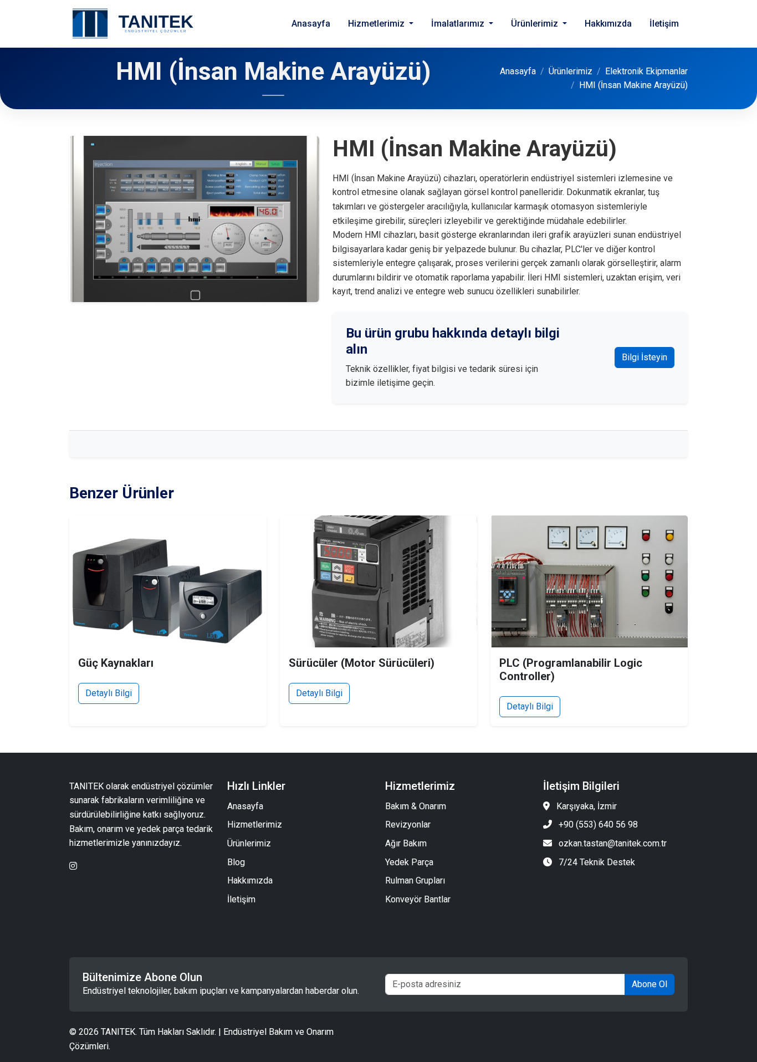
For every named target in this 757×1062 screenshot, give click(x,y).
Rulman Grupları (415, 880)
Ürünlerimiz (570, 71)
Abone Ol (649, 984)
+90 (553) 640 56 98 (598, 824)
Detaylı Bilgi (108, 693)
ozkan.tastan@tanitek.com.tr (613, 843)
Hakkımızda (250, 880)
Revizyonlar (408, 824)
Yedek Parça (409, 862)
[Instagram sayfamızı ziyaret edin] (73, 866)
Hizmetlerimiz (254, 824)
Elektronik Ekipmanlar (646, 71)
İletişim (241, 899)
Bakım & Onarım (415, 806)
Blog (236, 862)
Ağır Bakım (406, 843)
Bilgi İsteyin (644, 357)
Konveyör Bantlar (418, 899)
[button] (380, 24)
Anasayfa (518, 71)
